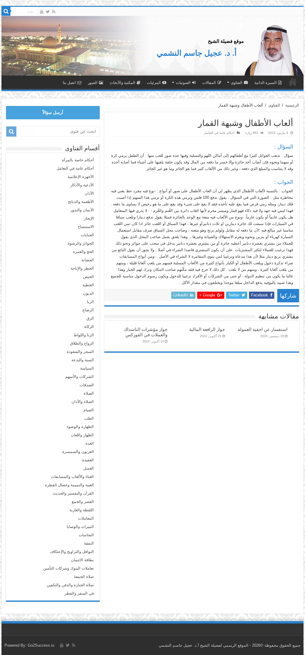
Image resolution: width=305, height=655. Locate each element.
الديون (88, 293)
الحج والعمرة (83, 251)
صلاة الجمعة (84, 576)
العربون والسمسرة (78, 451)
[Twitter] (47, 11)
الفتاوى (236, 82)
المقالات (209, 82)
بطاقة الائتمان (82, 560)
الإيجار (89, 218)
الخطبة (88, 285)
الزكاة (89, 326)
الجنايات (87, 235)
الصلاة (89, 393)
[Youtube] (41, 11)
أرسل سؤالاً (53, 112)
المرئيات (154, 82)
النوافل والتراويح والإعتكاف (72, 551)
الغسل (88, 468)
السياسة (87, 368)
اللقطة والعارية (81, 510)
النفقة (89, 543)
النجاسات (86, 535)
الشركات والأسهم (79, 376)
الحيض (88, 276)
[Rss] (54, 11)
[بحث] (5, 11)
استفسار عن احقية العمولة (262, 329)
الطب (89, 418)
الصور (92, 82)
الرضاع (88, 310)
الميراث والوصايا (80, 526)
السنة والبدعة (82, 360)
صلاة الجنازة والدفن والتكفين (70, 585)
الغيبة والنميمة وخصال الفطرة (69, 485)
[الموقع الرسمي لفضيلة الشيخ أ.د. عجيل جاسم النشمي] (274, 49)
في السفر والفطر (79, 593)
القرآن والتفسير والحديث (73, 493)
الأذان (89, 193)
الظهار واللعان (82, 435)
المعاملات (86, 518)
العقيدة (88, 460)
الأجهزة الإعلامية (81, 176)
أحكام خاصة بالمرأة (78, 160)
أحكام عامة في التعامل (219, 133)
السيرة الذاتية (265, 82)
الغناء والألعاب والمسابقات (72, 476)
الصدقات (87, 385)
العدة (89, 443)
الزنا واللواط (84, 335)
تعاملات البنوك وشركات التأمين (68, 568)
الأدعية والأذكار (82, 185)
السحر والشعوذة (80, 351)
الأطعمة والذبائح (81, 201)
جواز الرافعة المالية (207, 329)
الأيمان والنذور (82, 210)
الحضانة (87, 260)
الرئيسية (293, 82)
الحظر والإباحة (82, 268)
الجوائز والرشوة (81, 243)
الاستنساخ (86, 226)
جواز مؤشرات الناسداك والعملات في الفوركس (145, 332)
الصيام (88, 410)
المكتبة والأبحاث (122, 82)
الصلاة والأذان (82, 401)
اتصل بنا (69, 82)
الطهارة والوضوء (80, 426)
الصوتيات (183, 82)
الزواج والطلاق (82, 343)
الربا (90, 301)
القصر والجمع (83, 501)
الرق (90, 318)
